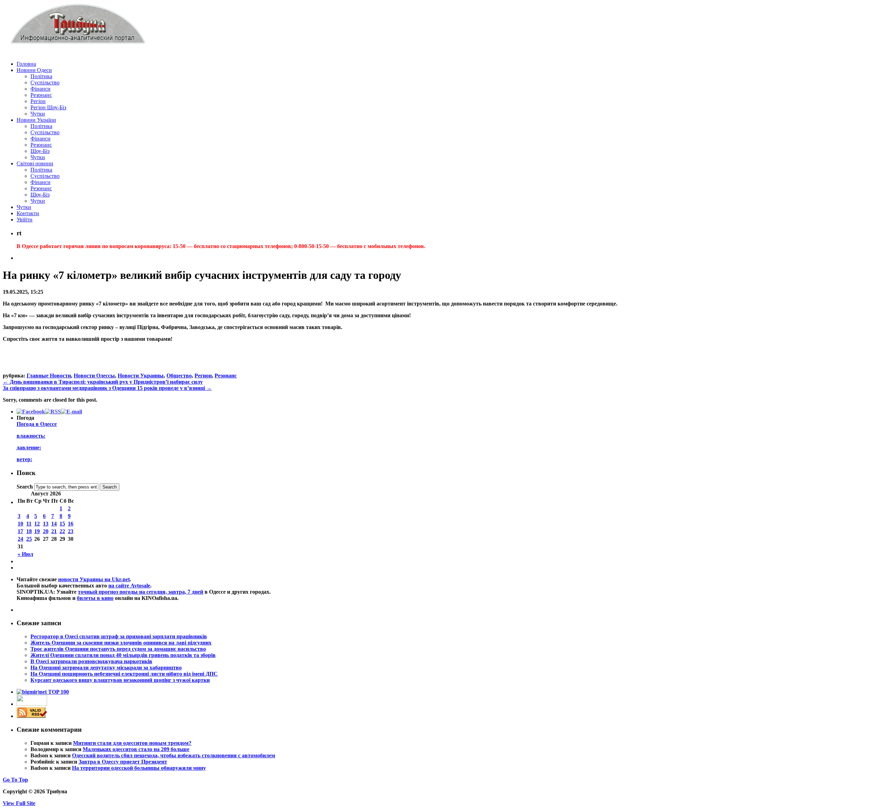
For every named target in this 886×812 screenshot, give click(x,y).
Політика (41, 76)
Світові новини (35, 163)
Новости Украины (141, 375)
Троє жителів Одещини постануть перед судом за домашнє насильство (118, 649)
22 (62, 531)
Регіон (38, 101)
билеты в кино (95, 598)
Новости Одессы (94, 375)
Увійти (25, 219)
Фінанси (40, 89)
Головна (26, 64)
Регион (203, 375)
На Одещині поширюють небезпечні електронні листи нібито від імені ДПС (124, 674)
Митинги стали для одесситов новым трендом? (132, 743)
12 (37, 524)
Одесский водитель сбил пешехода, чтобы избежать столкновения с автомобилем (173, 755)
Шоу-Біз (39, 151)
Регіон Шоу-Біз (48, 107)
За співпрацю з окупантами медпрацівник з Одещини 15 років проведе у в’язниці (107, 388)
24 (20, 539)
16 (70, 524)
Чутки (37, 114)
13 (45, 524)
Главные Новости (49, 375)
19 (37, 531)
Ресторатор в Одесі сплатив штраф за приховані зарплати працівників (118, 636)
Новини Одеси (34, 70)
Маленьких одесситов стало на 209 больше (136, 749)
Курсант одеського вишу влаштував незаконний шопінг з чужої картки (120, 680)
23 (70, 531)
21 (54, 531)
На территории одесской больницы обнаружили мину (139, 768)
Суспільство (45, 82)
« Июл (25, 554)
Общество (179, 375)
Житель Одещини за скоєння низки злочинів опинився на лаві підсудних (120, 643)
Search (25, 487)
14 (54, 524)
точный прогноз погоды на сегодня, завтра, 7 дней (140, 592)
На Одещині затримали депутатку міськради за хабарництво (106, 667)
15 (62, 524)
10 (20, 524)
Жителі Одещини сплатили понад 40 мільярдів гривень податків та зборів (123, 655)
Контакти (28, 213)
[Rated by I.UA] (32, 704)
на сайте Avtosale (129, 586)
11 (28, 524)
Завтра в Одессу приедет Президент (123, 762)
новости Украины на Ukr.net (94, 579)
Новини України (36, 120)
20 (45, 531)
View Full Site (19, 803)
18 (29, 531)
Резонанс (41, 95)
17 (20, 531)
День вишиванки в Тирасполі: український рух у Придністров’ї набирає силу (103, 382)
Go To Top (15, 780)
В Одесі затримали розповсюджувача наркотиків (91, 661)
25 (29, 539)
